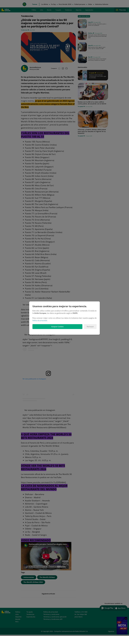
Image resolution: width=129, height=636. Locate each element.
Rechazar (90, 326)
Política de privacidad (39, 320)
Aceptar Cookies (57, 326)
